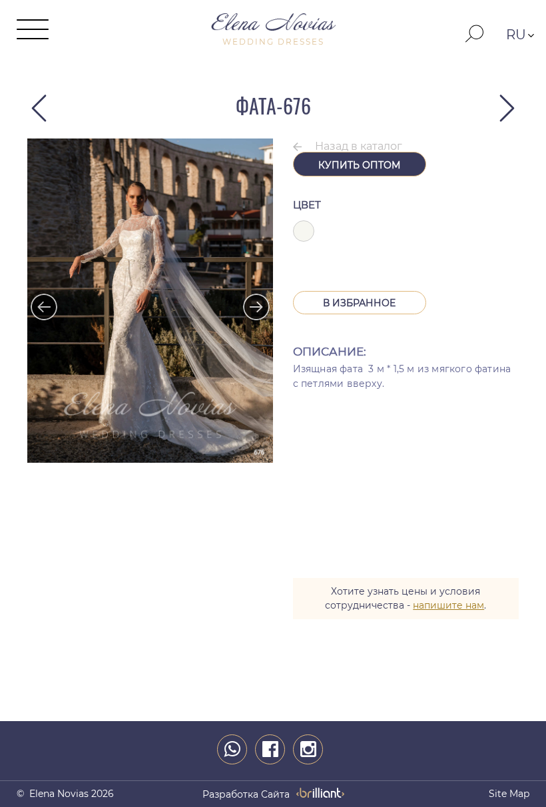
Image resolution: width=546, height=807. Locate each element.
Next (249, 300)
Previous (37, 300)
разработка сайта (246, 794)
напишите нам (448, 605)
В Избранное (359, 303)
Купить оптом (359, 165)
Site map (509, 794)
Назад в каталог (358, 146)
